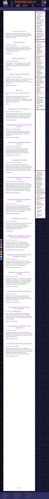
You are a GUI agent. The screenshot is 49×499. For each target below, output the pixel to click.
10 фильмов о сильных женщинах (39, 27)
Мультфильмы (6, 495)
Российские (17, 497)
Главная (5, 493)
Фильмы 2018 (28, 493)
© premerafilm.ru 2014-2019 (29, 496)
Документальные (18, 495)
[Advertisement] (19, 19)
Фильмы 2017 (17, 493)
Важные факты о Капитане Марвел (40, 57)
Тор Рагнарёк (39, 105)
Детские (4, 497)
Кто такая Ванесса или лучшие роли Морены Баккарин (39, 185)
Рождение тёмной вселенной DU (39, 18)
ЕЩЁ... (37, 107)
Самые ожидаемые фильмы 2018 (39, 203)
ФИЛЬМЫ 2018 (39, 212)
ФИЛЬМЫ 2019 (39, 208)
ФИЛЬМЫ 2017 (39, 216)
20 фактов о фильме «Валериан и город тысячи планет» (39, 72)
